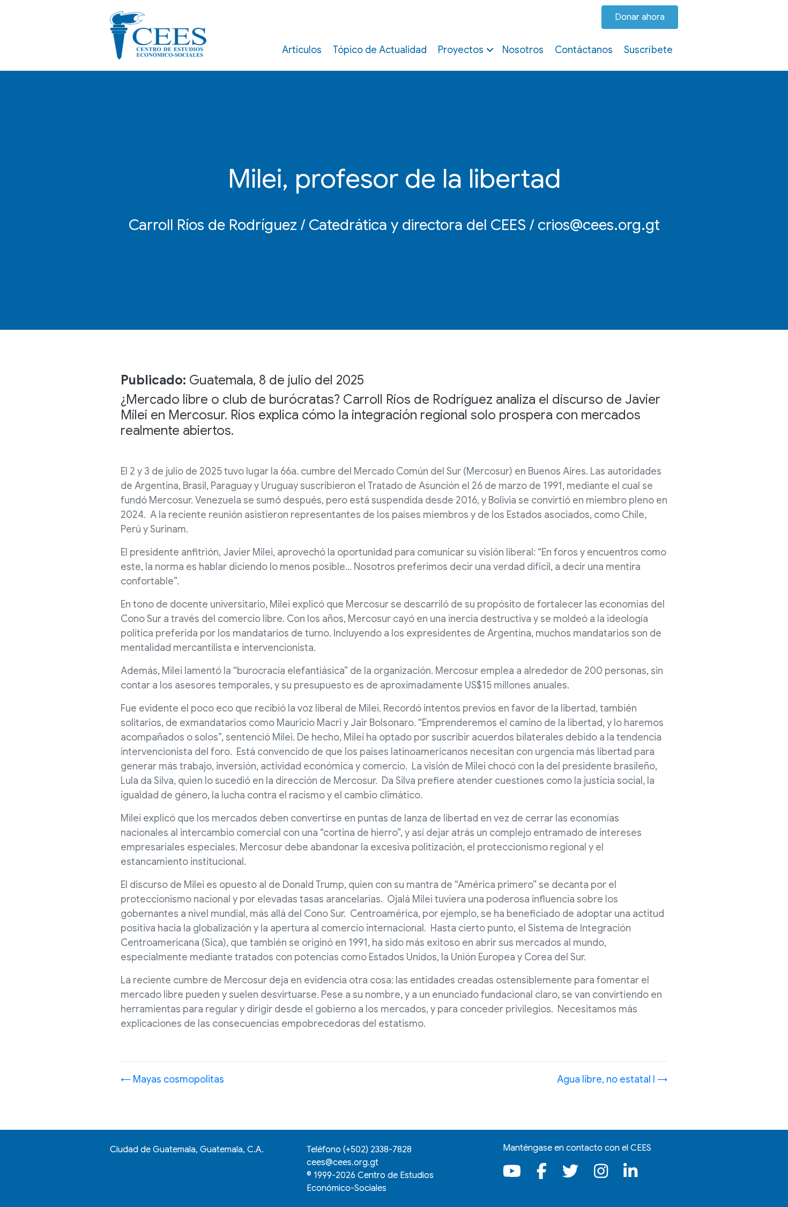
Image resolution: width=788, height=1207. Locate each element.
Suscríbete (648, 50)
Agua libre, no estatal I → (612, 1079)
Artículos (302, 50)
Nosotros (523, 50)
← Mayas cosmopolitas (172, 1079)
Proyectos (461, 50)
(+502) (377, 1149)
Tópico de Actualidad (380, 50)
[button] (490, 50)
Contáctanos (584, 50)
